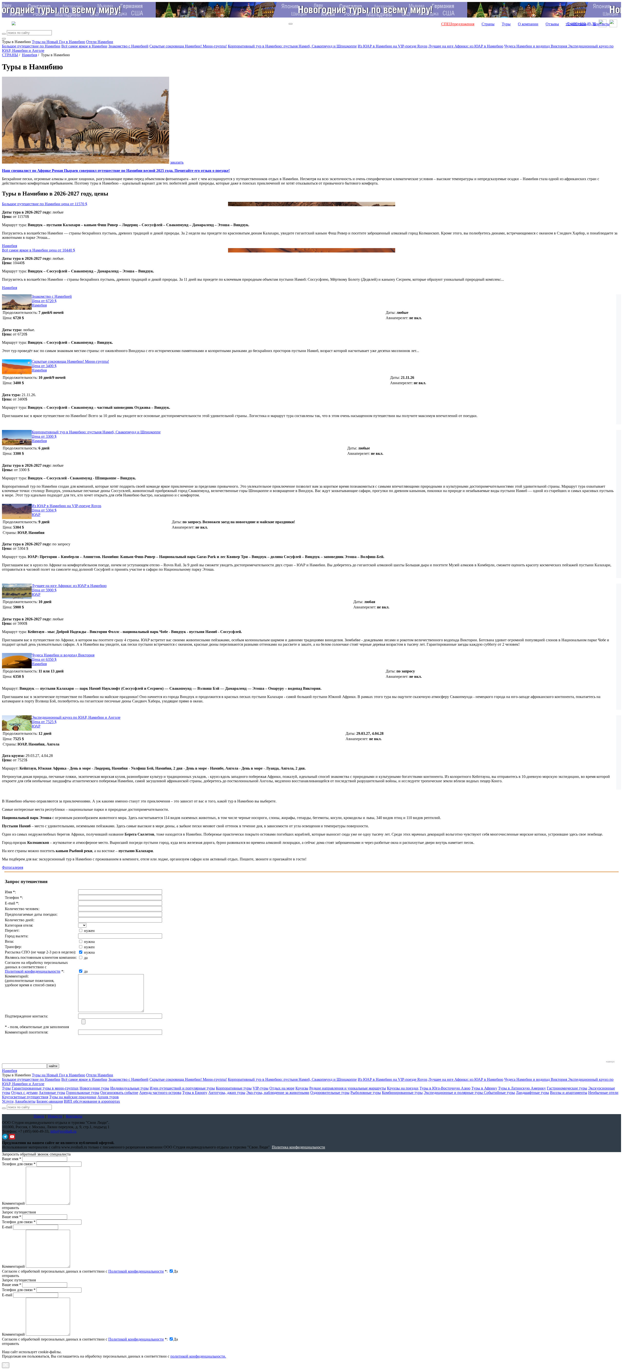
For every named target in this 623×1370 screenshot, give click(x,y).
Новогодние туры (94, 1088)
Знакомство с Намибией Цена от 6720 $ (52, 298)
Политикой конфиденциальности (32, 971)
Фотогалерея (12, 867)
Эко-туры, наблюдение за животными (277, 1092)
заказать (176, 162)
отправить (10, 1344)
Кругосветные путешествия (25, 1097)
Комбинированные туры (402, 1092)
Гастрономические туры (567, 1088)
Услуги (8, 1101)
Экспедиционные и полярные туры (454, 1092)
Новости (55, 1116)
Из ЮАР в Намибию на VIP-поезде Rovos (392, 46)
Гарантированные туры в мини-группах (45, 1088)
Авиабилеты (25, 1101)
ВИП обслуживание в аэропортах (92, 1101)
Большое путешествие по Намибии (31, 46)
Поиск (39, 1116)
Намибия (29, 55)
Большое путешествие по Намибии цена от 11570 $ (44, 204)
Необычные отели (603, 1092)
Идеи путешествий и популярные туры (182, 1088)
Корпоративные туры (234, 1088)
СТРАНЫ (10, 55)
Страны (488, 24)
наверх (610, 1061)
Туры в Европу (194, 1092)
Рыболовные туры (365, 1092)
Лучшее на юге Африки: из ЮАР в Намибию (465, 46)
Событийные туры (499, 1092)
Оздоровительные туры (329, 1092)
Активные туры (52, 1092)
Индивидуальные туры (129, 1088)
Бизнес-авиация (50, 1101)
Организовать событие (119, 1092)
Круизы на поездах (403, 1088)
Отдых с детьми (24, 1092)
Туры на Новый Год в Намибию (58, 42)
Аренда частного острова (160, 1092)
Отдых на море (281, 1088)
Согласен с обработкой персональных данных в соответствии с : (85, 1271)
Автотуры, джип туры (226, 1092)
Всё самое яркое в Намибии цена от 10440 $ (38, 250)
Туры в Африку (484, 1088)
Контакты (601, 24)
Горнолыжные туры (82, 1092)
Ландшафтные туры (532, 1092)
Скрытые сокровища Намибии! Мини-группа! (188, 46)
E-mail (7, 1227)
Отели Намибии (99, 42)
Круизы (301, 1088)
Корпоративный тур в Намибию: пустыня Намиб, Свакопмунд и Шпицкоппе (292, 46)
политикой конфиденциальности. (198, 1356)
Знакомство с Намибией (128, 46)
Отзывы (552, 24)
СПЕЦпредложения (457, 24)
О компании (528, 24)
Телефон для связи (19, 1164)
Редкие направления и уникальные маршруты (347, 1088)
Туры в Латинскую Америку (522, 1088)
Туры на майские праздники (72, 1097)
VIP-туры (260, 1088)
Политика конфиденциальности (298, 1147)
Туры (506, 24)
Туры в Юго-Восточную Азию (445, 1088)
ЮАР (36, 515)
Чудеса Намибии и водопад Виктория (536, 46)
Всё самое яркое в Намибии (84, 46)
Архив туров (108, 1097)
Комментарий (13, 1203)
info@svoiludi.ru (63, 1131)
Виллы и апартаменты (568, 1092)
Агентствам (576, 24)
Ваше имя (11, 1159)
